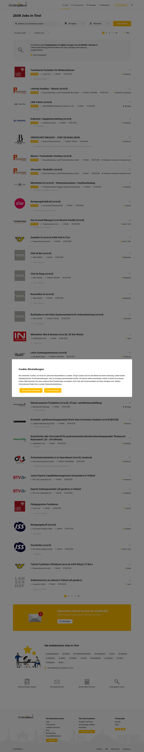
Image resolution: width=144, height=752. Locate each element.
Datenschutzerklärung (53, 384)
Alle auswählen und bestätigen (31, 390)
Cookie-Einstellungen (52, 390)
